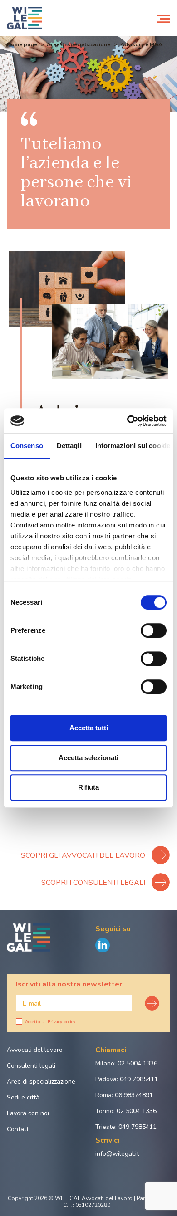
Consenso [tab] (26, 445)
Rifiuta (88, 787)
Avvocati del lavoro (35, 1049)
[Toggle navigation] (163, 18)
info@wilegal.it (117, 1153)
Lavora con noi (28, 1113)
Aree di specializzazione (78, 44)
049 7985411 (139, 1079)
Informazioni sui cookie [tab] (132, 445)
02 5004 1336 (137, 1063)
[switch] (154, 630)
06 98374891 (134, 1095)
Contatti (18, 1129)
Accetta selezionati (88, 758)
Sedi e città (23, 1097)
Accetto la (50, 1022)
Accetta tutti (88, 728)
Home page (22, 44)
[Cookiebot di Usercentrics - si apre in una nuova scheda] (127, 421)
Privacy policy (61, 1022)
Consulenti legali (31, 1065)
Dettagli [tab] (69, 445)
